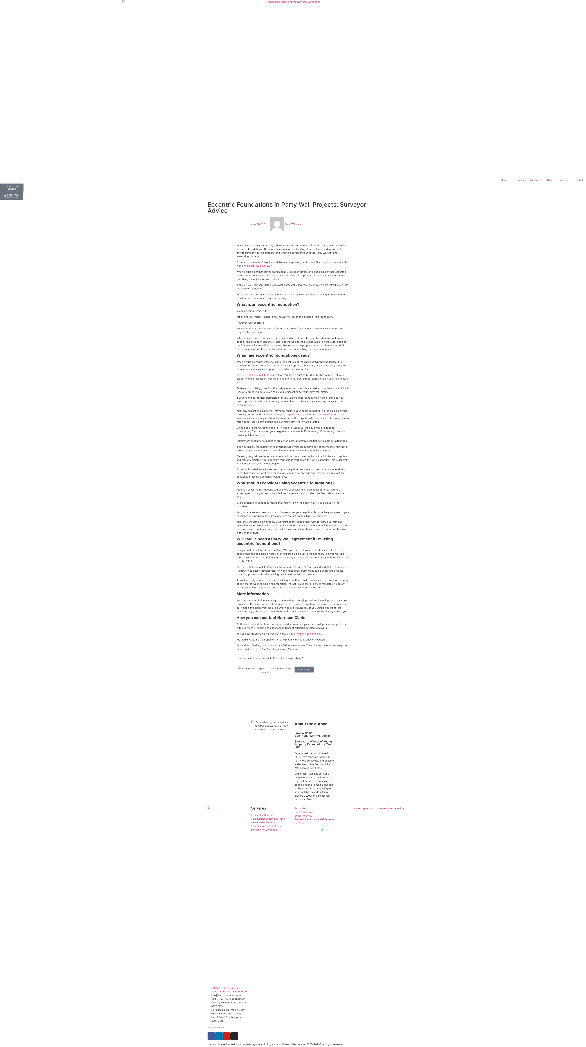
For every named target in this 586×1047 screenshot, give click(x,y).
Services (519, 180)
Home (504, 180)
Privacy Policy (216, 1027)
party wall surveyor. (260, 265)
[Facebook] (211, 1036)
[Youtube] (226, 1036)
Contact (578, 180)
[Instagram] (234, 1036)
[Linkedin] (219, 1036)
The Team (535, 180)
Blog (549, 180)
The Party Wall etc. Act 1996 (253, 374)
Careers (563, 180)
